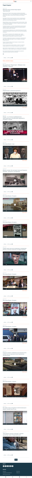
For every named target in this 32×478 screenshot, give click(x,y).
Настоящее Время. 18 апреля (8, 303)
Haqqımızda (4, 471)
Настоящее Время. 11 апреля (8, 384)
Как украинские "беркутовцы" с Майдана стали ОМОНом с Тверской (15, 69)
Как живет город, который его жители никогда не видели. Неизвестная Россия (16, 412)
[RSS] (11, 466)
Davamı (16, 459)
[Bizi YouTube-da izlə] (19, 477)
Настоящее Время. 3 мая (8, 147)
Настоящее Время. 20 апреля (8, 225)
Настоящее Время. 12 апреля (8, 329)
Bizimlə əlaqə (18, 471)
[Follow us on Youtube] (9, 466)
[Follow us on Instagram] (5, 466)
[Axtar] (26, 477)
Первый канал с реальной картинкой (10, 93)
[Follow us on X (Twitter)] (7, 466)
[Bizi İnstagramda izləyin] (12, 477)
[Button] (5, 57)
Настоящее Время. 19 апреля (8, 277)
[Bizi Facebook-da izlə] (5, 477)
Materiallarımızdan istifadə (6, 474)
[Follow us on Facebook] (3, 466)
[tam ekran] (26, 81)
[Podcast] (12, 466)
